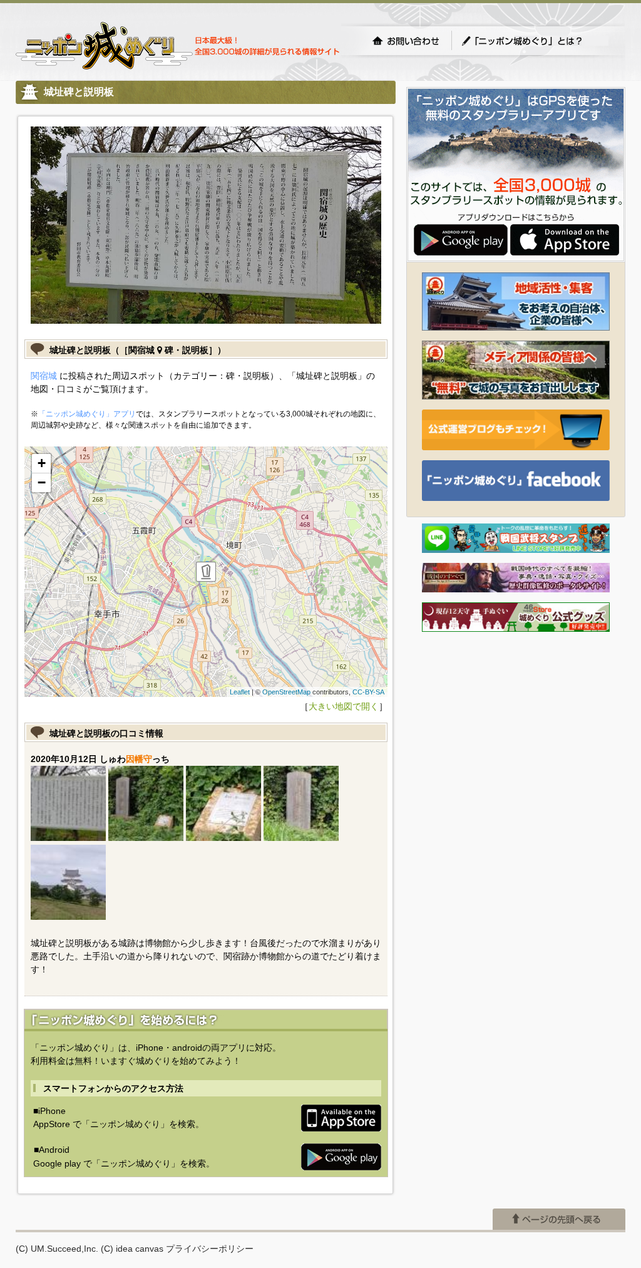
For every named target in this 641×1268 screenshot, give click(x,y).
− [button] (42, 482)
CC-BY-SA (368, 692)
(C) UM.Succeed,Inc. (57, 1249)
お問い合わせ (405, 41)
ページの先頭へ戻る (559, 1219)
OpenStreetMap (286, 692)
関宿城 (44, 376)
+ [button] (42, 463)
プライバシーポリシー (210, 1249)
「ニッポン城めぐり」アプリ (87, 414)
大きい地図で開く (344, 706)
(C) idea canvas (132, 1249)
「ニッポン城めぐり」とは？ (534, 41)
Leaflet (240, 692)
